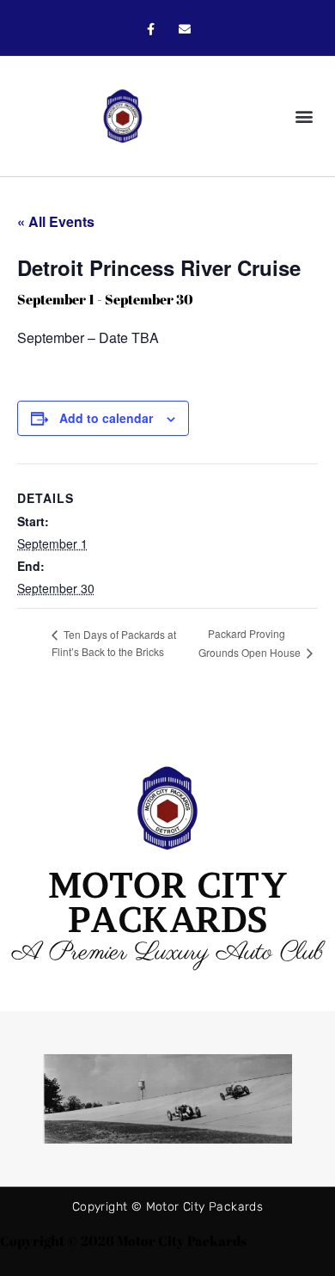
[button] (303, 116)
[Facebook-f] (151, 29)
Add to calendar (106, 417)
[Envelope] (184, 29)
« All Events (55, 221)
